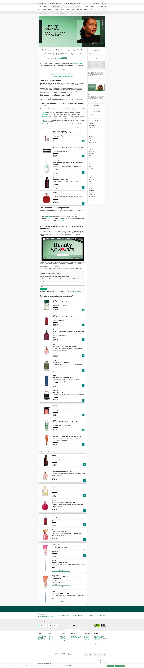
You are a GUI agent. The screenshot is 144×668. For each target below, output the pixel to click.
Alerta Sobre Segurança (98, 641)
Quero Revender (77, 3)
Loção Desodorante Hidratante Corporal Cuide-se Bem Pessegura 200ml (66, 576)
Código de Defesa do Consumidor (100, 638)
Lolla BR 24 (91, 157)
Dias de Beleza (91, 144)
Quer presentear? (102, 615)
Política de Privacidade (77, 291)
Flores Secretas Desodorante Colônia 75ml (63, 501)
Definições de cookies (101, 665)
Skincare (73, 9)
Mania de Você (91, 160)
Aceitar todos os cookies (119, 665)
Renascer (91, 185)
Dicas (90, 145)
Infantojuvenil (78, 13)
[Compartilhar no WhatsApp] (60, 58)
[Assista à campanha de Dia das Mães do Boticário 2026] (96, 65)
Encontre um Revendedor (76, 637)
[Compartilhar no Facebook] (55, 58)
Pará (90, 164)
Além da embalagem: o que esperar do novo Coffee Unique (62, 74)
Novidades (96, 9)
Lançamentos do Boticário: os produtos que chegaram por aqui (62, 73)
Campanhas (92, 201)
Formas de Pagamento (42, 636)
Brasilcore (91, 132)
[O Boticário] (43, 6)
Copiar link (64, 58)
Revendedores (91, 186)
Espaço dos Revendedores (94, 147)
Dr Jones (50, 641)
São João (90, 188)
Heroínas (92, 173)
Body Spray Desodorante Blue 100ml (63, 376)
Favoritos (104, 3)
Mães (91, 177)
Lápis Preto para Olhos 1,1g (59, 561)
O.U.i (49, 639)
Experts (90, 149)
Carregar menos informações (72, 630)
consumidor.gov (97, 639)
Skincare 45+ (92, 194)
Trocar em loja (91, 615)
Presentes (50, 9)
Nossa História (62, 635)
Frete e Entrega (40, 637)
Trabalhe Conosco (63, 638)
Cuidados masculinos (86, 13)
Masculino (62, 9)
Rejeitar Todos (110, 665)
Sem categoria (91, 190)
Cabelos (67, 9)
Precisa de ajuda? (59, 3)
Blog (101, 9)
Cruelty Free (86, 640)
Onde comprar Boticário (64, 641)
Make (57, 13)
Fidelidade (62, 637)
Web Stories (102, 13)
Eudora (50, 636)
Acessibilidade (42, 3)
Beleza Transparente (87, 641)
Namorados (92, 179)
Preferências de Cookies (98, 637)
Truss (50, 640)
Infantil (91, 9)
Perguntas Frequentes (42, 635)
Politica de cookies (15, 666)
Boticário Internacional (53, 643)
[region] (72, 666)
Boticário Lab (62, 644)
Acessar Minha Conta (100, 6)
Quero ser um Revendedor (76, 636)
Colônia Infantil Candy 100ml (60, 530)
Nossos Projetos (87, 635)
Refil (84, 638)
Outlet (39, 9)
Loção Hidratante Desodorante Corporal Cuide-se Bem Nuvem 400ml (67, 162)
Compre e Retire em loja (79, 615)
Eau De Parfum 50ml (58, 391)
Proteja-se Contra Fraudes (99, 636)
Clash (90, 140)
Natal (90, 162)
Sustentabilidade (95, 13)
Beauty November (78, 63)
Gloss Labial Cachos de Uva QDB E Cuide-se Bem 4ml (67, 132)
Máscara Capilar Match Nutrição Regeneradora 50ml (67, 435)
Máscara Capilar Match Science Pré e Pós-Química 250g (68, 146)
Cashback (61, 643)
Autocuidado (62, 13)
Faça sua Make (62, 640)
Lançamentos (91, 153)
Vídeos (90, 199)
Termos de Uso (96, 640)
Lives (90, 155)
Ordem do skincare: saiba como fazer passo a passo (62, 76)
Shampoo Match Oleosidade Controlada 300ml (65, 421)
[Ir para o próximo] (105, 9)
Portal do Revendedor (69, 3)
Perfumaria (44, 9)
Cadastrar (43, 288)
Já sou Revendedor (74, 635)
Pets (43, 281)
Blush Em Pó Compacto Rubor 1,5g (62, 406)
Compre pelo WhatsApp (65, 615)
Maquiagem (56, 9)
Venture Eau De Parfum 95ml (61, 361)
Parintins (90, 166)
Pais (90, 181)
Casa (90, 138)
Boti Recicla (86, 636)
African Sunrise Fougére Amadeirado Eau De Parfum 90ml (68, 330)
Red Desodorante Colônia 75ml (61, 193)
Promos (90, 183)
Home (41, 13)
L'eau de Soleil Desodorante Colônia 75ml (64, 345)
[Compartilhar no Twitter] (57, 58)
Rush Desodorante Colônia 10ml (60, 592)
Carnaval (90, 136)
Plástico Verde (86, 637)
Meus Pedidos (96, 3)
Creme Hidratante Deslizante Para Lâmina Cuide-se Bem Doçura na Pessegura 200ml (67, 545)
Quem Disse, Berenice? (53, 635)
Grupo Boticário (51, 3)
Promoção (86, 9)
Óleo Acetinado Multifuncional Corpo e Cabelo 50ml (66, 486)
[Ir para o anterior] (104, 9)
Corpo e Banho (79, 9)
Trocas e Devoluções (41, 638)
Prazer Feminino (93, 125)
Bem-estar (91, 129)
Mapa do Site (40, 639)
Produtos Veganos (87, 639)
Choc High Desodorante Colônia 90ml (63, 316)
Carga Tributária (97, 643)
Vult (49, 638)
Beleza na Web (51, 637)
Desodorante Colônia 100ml (60, 178)
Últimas (90, 198)
